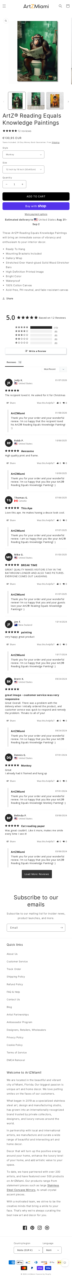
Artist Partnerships (18, 1014)
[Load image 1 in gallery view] (17, 101)
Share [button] (9, 298)
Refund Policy (15, 984)
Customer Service (17, 961)
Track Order (14, 969)
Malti (49, 1250)
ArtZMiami (31, 1274)
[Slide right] (68, 101)
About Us (12, 953)
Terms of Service (17, 1052)
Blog (9, 1007)
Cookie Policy (15, 1044)
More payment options (36, 214)
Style (5, 147)
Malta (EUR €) (25, 1250)
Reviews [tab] (11, 362)
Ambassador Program (19, 1022)
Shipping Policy (16, 976)
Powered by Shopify (43, 1274)
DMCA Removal (16, 1060)
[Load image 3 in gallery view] (55, 101)
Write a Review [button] (37, 351)
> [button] (37, 874)
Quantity (7, 177)
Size (5, 162)
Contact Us (13, 999)
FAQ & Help (13, 991)
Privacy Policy (15, 1037)
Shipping (55, 142)
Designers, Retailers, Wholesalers (26, 1029)
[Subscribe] (61, 928)
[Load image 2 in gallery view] (36, 101)
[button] (4, 6)
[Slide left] (3, 101)
